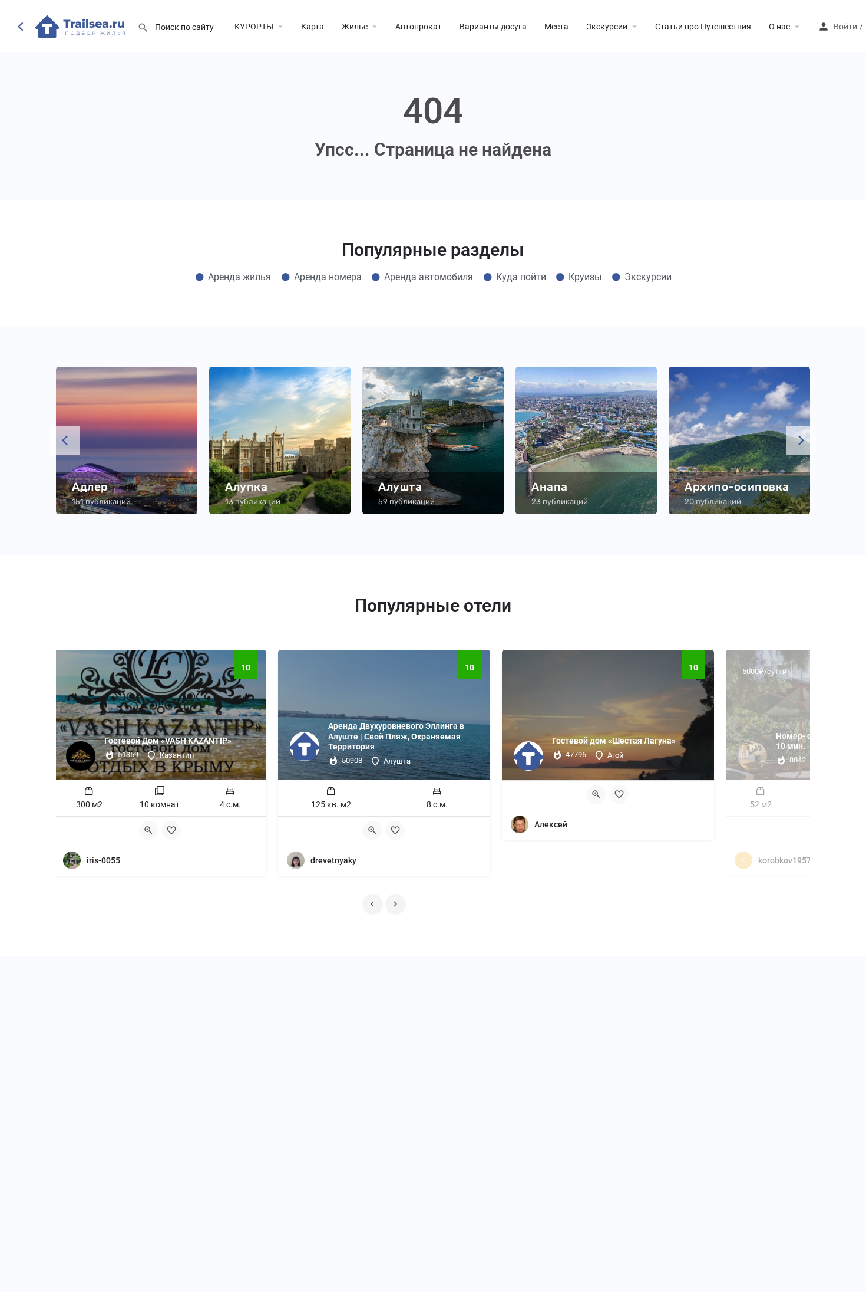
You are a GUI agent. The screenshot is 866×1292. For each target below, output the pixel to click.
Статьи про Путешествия (703, 26)
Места (556, 26)
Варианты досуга (493, 26)
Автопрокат (418, 26)
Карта (312, 26)
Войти (845, 26)
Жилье (355, 26)
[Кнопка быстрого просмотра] (148, 830)
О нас (779, 26)
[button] (65, 440)
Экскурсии (606, 26)
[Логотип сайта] (81, 25)
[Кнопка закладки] (171, 830)
